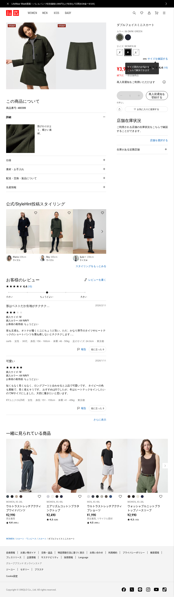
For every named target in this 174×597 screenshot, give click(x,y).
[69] (128, 37)
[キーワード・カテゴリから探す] (134, 13)
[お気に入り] (141, 13)
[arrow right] (102, 231)
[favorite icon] (39, 496)
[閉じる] (153, 68)
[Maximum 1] (138, 95)
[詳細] (164, 82)
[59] (120, 37)
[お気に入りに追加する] (35, 213)
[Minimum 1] (121, 95)
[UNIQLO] (12, 13)
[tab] (32, 13)
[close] (8, 3)
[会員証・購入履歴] (149, 13)
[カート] (156, 13)
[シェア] (119, 109)
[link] (91, 3)
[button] (20, 138)
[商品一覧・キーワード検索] (164, 13)
